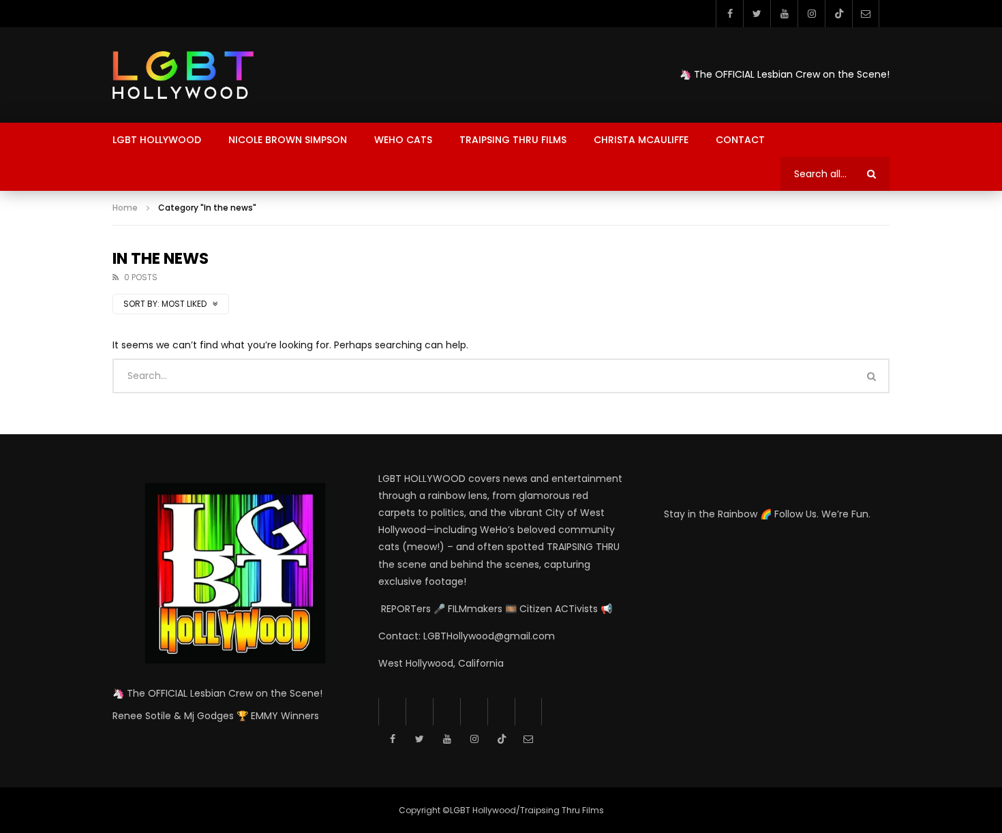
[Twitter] (756, 13)
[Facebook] (729, 13)
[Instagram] (811, 13)
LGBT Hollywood (156, 140)
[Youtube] (784, 13)
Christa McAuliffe (641, 140)
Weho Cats (403, 140)
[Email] (865, 13)
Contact (740, 140)
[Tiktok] (838, 13)
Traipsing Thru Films (512, 140)
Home (125, 207)
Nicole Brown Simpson (287, 140)
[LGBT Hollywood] (183, 75)
